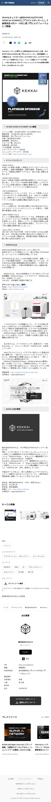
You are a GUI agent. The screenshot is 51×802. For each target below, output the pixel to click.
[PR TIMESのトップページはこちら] (9, 3)
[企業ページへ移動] (25, 630)
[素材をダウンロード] (26, 43)
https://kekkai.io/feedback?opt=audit (24, 372)
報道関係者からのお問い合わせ (25, 784)
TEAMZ (21, 572)
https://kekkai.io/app (16, 289)
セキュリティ (9, 572)
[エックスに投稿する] (10, 43)
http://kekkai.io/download (18, 287)
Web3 (16, 567)
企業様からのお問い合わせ (25, 789)
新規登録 (41, 3)
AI (23, 567)
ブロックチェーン (35, 567)
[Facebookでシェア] (15, 43)
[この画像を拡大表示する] (10, 515)
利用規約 (40, 779)
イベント (7, 545)
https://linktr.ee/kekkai (21, 489)
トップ (5, 607)
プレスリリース (16, 607)
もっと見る (45, 717)
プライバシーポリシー (25, 779)
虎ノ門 (30, 572)
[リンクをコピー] (30, 43)
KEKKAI (7, 567)
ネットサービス (39, 556)
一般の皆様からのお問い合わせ (25, 794)
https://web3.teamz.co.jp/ (22, 154)
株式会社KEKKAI (31, 607)
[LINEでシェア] (19, 43)
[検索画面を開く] (48, 2)
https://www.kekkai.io (26, 665)
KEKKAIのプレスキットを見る (13, 596)
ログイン (34, 3)
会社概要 (11, 779)
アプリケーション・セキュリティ (16, 556)
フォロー (25, 652)
